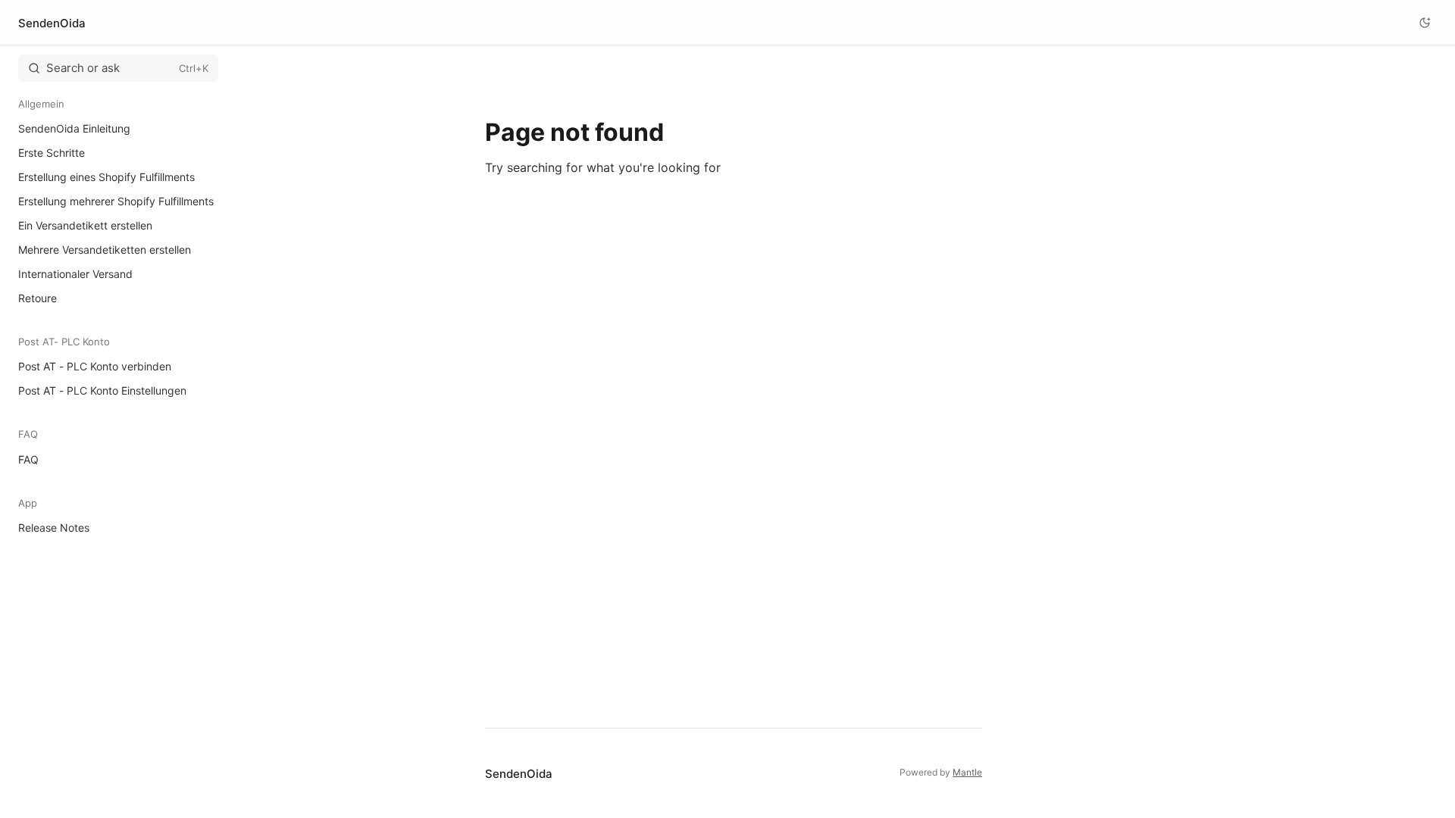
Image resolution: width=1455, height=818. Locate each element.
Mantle (967, 772)
